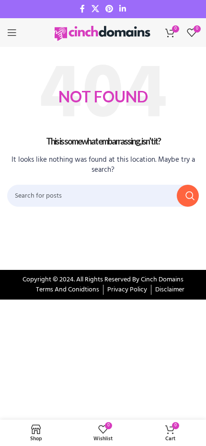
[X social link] (95, 9)
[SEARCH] (188, 196)
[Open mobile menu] (12, 32)
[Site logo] (103, 32)
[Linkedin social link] (122, 9)
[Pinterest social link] (109, 9)
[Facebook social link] (82, 9)
